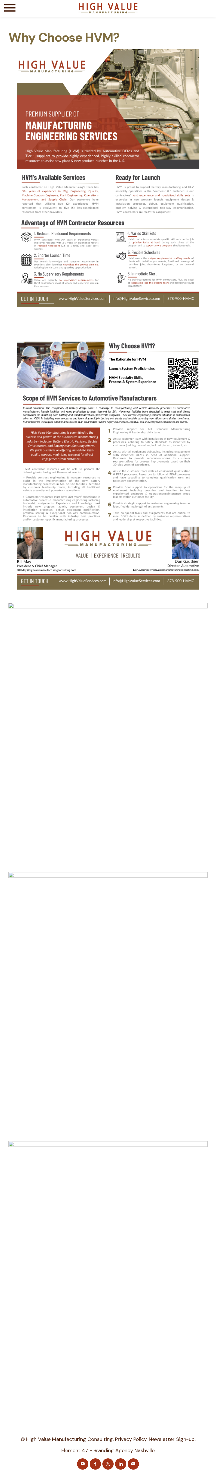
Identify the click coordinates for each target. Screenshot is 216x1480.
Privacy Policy (131, 1439)
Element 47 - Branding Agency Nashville (108, 1450)
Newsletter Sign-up (172, 1439)
